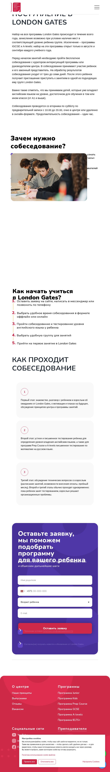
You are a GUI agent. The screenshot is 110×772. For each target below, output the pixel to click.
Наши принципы (22, 693)
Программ (64, 720)
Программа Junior (68, 693)
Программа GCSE (68, 709)
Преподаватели (72, 728)
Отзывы (17, 703)
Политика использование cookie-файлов (38, 755)
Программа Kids (68, 698)
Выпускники (19, 698)
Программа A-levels (70, 714)
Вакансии (17, 709)
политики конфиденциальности (58, 631)
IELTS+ (76, 720)
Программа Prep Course (72, 703)
